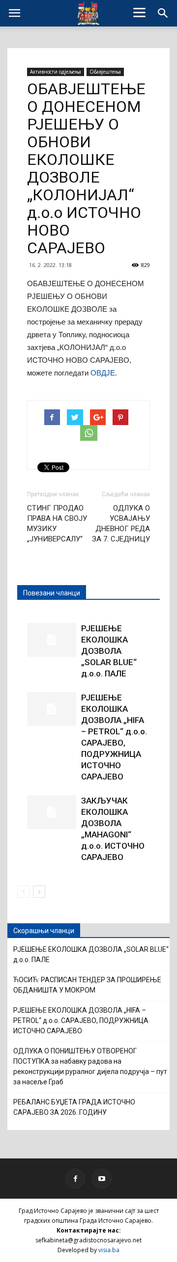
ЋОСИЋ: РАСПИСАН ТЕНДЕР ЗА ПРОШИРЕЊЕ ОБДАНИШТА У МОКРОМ (87, 985)
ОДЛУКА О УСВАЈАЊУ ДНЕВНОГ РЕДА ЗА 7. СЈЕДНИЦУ (121, 523)
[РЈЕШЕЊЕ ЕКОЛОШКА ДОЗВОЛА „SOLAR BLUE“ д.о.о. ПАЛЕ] (51, 640)
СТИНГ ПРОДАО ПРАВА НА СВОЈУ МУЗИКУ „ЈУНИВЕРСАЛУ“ (57, 523)
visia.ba (108, 1250)
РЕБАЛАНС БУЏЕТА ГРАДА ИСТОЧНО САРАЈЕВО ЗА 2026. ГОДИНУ (74, 1107)
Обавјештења (105, 71)
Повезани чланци (51, 593)
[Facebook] (75, 1178)
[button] (163, 13)
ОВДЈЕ (102, 373)
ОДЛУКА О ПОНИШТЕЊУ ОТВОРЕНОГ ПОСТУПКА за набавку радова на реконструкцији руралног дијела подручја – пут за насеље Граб (90, 1066)
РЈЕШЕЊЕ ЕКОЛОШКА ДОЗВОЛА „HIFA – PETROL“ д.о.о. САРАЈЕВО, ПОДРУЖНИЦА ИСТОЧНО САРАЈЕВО (80, 1020)
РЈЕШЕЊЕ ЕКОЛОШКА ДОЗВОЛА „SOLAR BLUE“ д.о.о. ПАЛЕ (109, 650)
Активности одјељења (55, 71)
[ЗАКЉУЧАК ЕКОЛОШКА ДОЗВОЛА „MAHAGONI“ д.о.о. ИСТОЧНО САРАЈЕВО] (51, 812)
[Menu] (139, 12)
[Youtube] (102, 1178)
